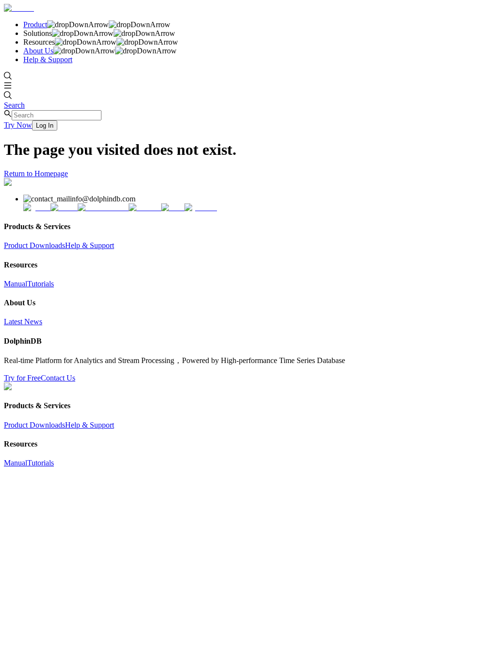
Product (35, 24)
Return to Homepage (36, 173)
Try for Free (22, 378)
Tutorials (40, 284)
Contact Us (58, 378)
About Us (38, 51)
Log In (44, 125)
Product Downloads (34, 245)
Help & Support (47, 59)
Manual (15, 284)
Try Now (18, 125)
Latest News (23, 321)
